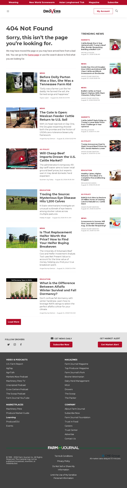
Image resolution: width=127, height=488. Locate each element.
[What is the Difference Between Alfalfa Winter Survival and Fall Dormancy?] (21, 288)
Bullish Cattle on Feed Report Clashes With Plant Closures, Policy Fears (93, 93)
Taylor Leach (44, 98)
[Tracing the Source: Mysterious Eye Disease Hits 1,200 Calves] (21, 199)
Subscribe (113, 2)
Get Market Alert (110, 344)
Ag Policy (44, 149)
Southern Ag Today (46, 179)
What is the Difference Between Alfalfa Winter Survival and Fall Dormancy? (58, 288)
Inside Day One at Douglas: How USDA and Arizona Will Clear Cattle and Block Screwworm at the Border (93, 70)
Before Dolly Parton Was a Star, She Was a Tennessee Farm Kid (56, 80)
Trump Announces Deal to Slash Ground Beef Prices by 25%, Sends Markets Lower (93, 146)
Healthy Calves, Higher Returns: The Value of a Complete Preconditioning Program (93, 177)
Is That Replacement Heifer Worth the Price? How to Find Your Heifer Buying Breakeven (56, 239)
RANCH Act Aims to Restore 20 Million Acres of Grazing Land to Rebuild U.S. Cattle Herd (93, 200)
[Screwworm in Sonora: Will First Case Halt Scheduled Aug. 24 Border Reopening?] (115, 222)
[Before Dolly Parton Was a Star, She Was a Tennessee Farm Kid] (21, 82)
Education (45, 190)
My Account (103, 11)
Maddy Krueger (45, 218)
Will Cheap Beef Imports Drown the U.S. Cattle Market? (58, 156)
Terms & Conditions (63, 456)
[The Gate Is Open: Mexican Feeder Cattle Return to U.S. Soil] (21, 117)
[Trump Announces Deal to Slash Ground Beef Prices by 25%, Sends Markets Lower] (115, 145)
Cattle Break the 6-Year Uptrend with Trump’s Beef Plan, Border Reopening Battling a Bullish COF (93, 46)
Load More (13, 322)
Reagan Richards (88, 183)
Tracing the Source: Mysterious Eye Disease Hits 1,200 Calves (58, 197)
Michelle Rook (87, 52)
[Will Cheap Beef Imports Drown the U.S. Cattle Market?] (21, 158)
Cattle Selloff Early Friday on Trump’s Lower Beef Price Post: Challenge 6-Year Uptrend (93, 123)
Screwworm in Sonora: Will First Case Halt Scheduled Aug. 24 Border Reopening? (93, 223)
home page (33, 54)
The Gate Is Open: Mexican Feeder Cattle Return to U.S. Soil (57, 116)
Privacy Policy (63, 461)
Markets (85, 40)
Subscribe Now (61, 344)
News (42, 73)
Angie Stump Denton (47, 138)
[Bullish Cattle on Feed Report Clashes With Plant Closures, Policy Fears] (115, 92)
